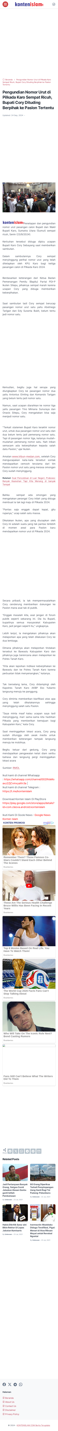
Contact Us (10, 1406)
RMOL (16, 767)
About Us (9, 1402)
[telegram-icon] (15, 1385)
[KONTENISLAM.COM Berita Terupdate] (29, 4)
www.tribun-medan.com (26, 456)
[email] (38, 1151)
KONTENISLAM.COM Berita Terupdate (33, 1425)
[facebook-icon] (4, 1385)
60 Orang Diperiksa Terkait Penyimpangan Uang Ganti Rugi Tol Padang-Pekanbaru (41, 1188)
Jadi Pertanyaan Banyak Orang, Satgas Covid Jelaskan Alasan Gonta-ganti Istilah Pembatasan (15, 1190)
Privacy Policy (12, 1414)
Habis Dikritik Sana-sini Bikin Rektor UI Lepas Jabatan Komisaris (14, 1228)
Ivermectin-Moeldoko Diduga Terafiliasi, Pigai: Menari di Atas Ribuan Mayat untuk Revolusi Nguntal (42, 1231)
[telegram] (27, 1151)
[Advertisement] (29, 43)
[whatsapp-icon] (20, 1385)
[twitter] (15, 1151)
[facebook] (10, 1151)
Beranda (9, 1398)
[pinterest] (33, 1151)
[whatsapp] (21, 1151)
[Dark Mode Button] (53, 4)
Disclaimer (10, 1410)
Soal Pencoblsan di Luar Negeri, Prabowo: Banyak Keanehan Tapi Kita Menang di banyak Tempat (29, 481)
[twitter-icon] (9, 1385)
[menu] (5, 4)
